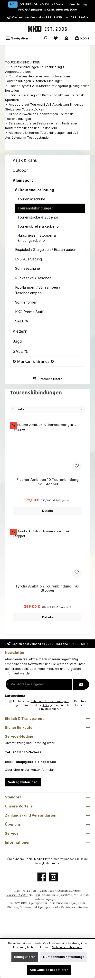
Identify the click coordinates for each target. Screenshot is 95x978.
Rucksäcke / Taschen (33, 278)
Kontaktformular (42, 769)
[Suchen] (45, 38)
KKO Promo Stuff (29, 311)
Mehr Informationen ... (67, 947)
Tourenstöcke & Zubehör (38, 217)
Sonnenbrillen (26, 302)
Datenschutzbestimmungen (49, 701)
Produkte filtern (50, 379)
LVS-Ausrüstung (28, 259)
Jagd (17, 341)
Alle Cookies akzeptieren (49, 970)
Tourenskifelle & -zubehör (39, 226)
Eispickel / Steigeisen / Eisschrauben (45, 249)
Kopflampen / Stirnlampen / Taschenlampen (37, 290)
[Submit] (80, 684)
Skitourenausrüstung (34, 189)
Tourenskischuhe (31, 199)
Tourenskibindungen (36, 208)
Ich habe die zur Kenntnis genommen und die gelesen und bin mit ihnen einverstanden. (49, 705)
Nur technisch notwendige (63, 957)
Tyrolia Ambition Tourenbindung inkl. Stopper (47, 588)
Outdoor (20, 170)
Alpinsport (23, 180)
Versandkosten (17, 894)
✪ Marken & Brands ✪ (33, 361)
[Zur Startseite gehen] (47, 29)
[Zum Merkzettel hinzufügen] (77, 466)
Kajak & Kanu (25, 160)
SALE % (22, 321)
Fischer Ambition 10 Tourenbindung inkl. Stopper (48, 481)
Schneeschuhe (27, 268)
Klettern (20, 331)
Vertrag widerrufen (23, 782)
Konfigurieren (25, 957)
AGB (46, 705)
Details (47, 511)
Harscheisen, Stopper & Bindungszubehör (37, 238)
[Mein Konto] (66, 38)
